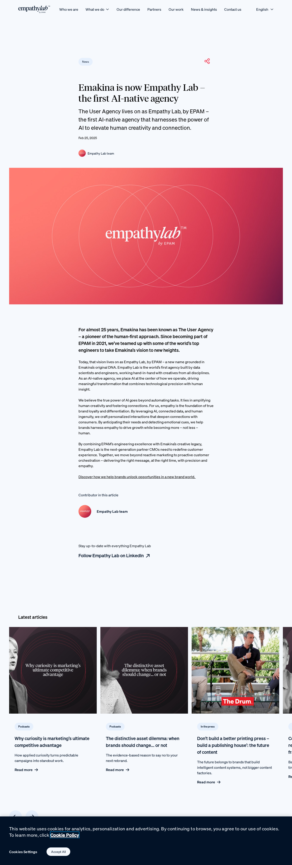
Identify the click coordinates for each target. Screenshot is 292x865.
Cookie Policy (64, 835)
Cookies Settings (23, 851)
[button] (207, 61)
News (85, 61)
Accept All (58, 851)
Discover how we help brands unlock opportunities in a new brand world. (137, 476)
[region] (146, 840)
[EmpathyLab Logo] (34, 9)
